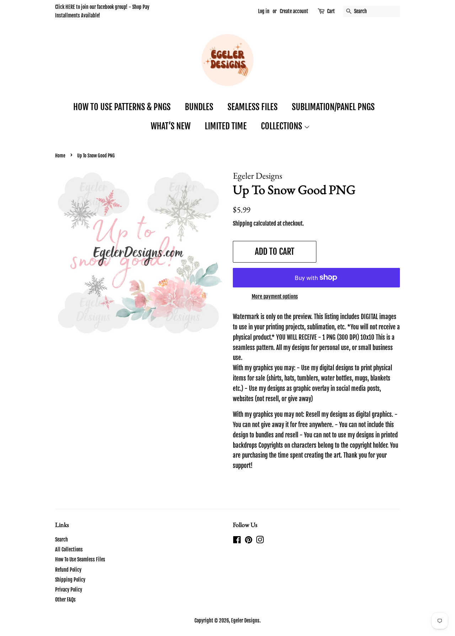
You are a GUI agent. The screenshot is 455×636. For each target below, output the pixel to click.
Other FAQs (65, 599)
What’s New (171, 126)
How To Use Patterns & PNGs (122, 107)
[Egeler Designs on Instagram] (260, 541)
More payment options (275, 296)
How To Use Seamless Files (80, 559)
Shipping (242, 223)
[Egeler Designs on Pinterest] (248, 541)
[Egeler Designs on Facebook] (237, 541)
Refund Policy (68, 569)
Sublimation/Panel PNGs (333, 107)
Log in (263, 11)
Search (61, 539)
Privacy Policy (68, 589)
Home (60, 155)
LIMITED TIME (226, 126)
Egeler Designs (245, 620)
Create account (294, 11)
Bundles (199, 107)
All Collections (69, 549)
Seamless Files (253, 107)
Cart (331, 11)
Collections (282, 126)
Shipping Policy (70, 579)
